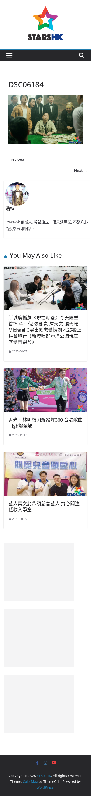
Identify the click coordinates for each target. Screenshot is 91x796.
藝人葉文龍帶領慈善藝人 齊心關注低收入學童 (44, 506)
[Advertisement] (39, 572)
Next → (80, 170)
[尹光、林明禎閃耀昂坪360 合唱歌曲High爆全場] (45, 371)
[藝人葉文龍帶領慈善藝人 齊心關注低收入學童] (45, 455)
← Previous (14, 159)
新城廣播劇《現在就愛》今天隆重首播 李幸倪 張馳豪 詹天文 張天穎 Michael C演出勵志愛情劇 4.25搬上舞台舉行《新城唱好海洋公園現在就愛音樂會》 (44, 330)
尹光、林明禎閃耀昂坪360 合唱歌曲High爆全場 (45, 423)
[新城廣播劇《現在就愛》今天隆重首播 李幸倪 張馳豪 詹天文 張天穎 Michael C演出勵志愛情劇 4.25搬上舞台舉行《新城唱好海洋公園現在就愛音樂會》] (45, 269)
